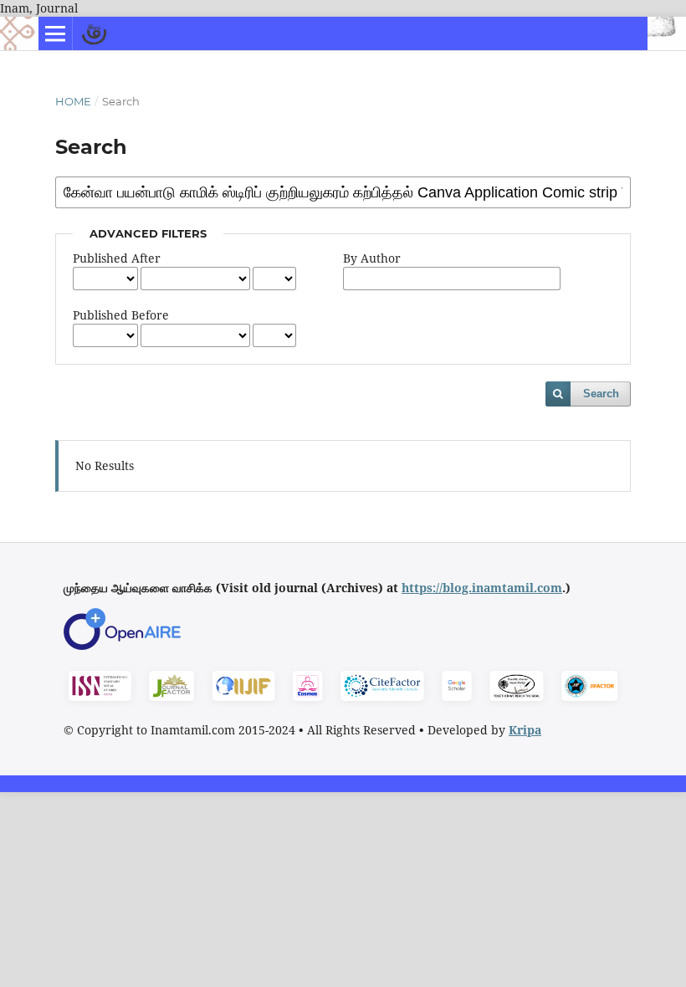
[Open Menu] (55, 33)
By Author (372, 258)
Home (73, 101)
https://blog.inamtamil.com (482, 588)
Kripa (525, 730)
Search (601, 393)
